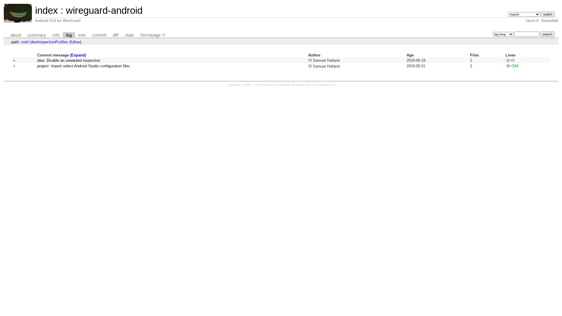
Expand (78, 55)
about (16, 35)
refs (56, 35)
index (46, 10)
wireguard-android (104, 10)
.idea (33, 42)
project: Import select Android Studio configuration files (83, 66)
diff (115, 35)
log (69, 35)
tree (81, 35)
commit (99, 35)
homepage (150, 35)
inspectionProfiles (53, 42)
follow (75, 42)
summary (37, 35)
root (24, 42)
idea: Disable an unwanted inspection (68, 60)
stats (129, 35)
